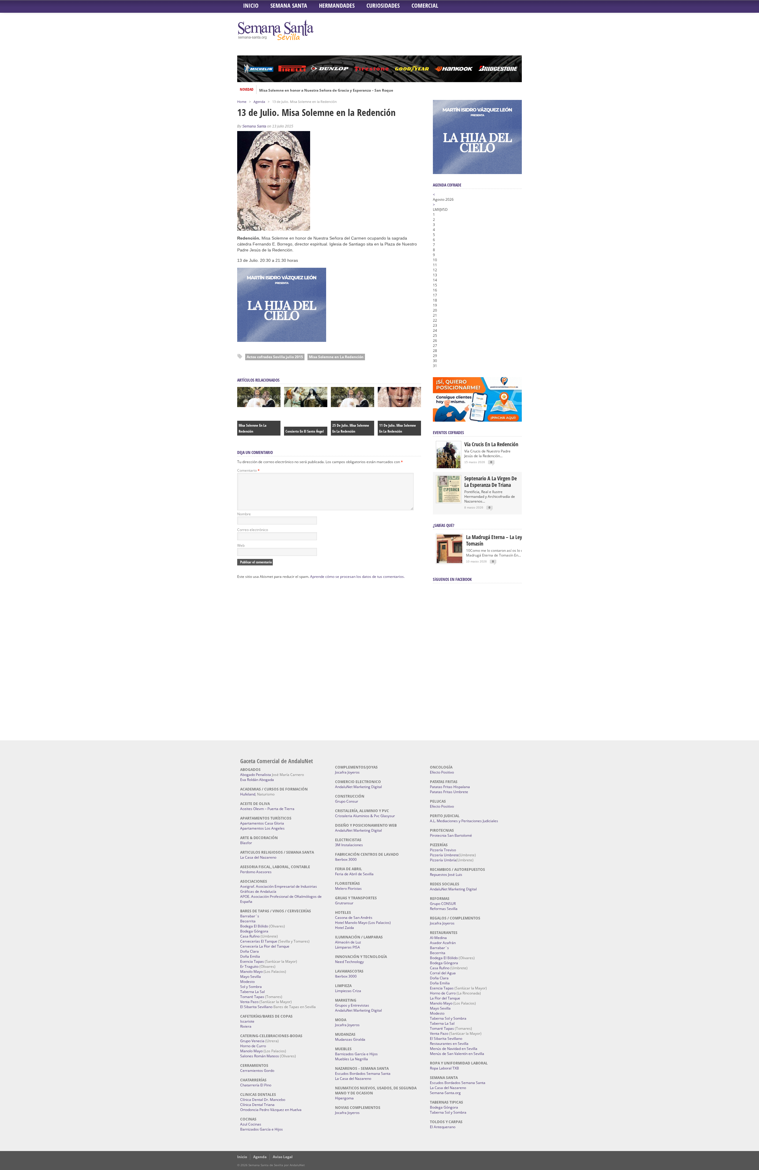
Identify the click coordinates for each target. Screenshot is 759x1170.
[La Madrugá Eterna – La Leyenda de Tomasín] (449, 562)
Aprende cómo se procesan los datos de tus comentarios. (357, 576)
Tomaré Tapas (252, 996)
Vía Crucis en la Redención (491, 444)
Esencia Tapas (252, 961)
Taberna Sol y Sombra (448, 1018)
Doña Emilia (250, 956)
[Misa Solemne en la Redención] (258, 405)
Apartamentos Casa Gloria (262, 823)
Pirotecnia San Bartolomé (451, 835)
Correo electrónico (252, 529)
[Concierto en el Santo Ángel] (305, 405)
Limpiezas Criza (348, 990)
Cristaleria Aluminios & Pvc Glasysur (365, 815)
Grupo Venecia (252, 1040)
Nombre (244, 514)
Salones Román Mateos (259, 1056)
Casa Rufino (250, 936)
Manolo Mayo (251, 971)
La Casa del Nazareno (258, 857)
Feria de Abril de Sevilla (354, 873)
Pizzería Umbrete (444, 854)
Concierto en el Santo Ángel (305, 431)
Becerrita (248, 921)
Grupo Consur (346, 801)
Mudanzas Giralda (350, 1039)
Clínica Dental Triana (257, 1104)
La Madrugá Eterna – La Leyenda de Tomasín (502, 540)
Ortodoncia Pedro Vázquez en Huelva (271, 1109)
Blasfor (246, 842)
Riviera (245, 1026)
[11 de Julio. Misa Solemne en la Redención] (399, 405)
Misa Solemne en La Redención (336, 356)
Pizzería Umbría (443, 860)
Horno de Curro (253, 1045)
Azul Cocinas (250, 1124)
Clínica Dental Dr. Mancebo (262, 1099)
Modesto (247, 981)
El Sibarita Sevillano (256, 1006)
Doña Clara (249, 951)
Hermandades (337, 5)
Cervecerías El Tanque (258, 941)
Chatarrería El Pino (255, 1085)
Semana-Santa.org (445, 1092)
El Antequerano (442, 1126)
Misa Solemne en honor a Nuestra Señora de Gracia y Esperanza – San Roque (326, 89)
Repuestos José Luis (446, 874)
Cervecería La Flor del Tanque (264, 946)
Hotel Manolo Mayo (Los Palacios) (363, 922)
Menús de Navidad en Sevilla (453, 1048)
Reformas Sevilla (443, 908)
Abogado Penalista (255, 774)
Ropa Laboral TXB (444, 1068)
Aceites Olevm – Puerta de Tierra (267, 808)
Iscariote (247, 1021)
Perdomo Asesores (256, 871)
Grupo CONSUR (443, 903)
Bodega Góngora (254, 931)
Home (241, 101)
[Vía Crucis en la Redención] (448, 466)
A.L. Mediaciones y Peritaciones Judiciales (464, 820)
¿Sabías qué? (443, 525)
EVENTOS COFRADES (448, 432)
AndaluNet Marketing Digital (358, 786)
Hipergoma (344, 1098)
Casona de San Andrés (353, 917)
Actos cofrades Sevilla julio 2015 (275, 356)
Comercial (425, 5)
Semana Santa (288, 5)
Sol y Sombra (251, 986)
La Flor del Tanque (445, 998)
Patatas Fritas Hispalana (450, 786)
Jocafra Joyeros (347, 772)
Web (241, 545)
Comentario (248, 470)
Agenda (259, 101)
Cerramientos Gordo (257, 1070)
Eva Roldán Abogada (257, 779)
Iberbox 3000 (346, 859)
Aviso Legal (283, 1156)
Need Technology (349, 961)
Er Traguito (249, 966)
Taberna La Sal (252, 991)
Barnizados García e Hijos (261, 1129)
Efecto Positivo (442, 772)
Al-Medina (438, 937)
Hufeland (247, 794)
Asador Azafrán (443, 942)
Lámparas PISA (347, 947)
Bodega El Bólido (254, 926)
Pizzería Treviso (443, 849)
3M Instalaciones (349, 844)
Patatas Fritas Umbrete (449, 791)
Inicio (251, 5)
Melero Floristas (348, 888)
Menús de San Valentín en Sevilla (457, 1053)
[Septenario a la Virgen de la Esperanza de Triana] (448, 500)
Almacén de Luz (348, 942)
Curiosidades (383, 5)
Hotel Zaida (344, 927)
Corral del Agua (443, 972)
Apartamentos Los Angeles (262, 828)
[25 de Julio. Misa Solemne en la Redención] (352, 405)
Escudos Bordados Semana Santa (362, 1073)
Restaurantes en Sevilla (449, 1043)
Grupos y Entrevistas (352, 1005)
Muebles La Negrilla (351, 1058)
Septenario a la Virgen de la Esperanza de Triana (490, 481)
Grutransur (344, 903)
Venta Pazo (249, 1001)
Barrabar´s (249, 916)
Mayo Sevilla (250, 976)
